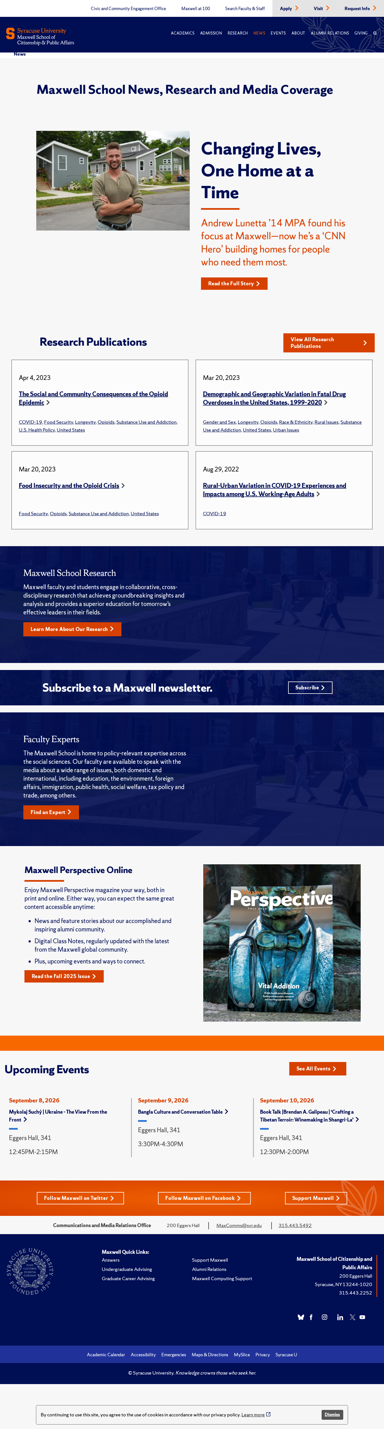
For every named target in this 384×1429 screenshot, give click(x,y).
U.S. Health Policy (37, 430)
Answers (110, 1260)
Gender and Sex (219, 422)
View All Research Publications (312, 342)
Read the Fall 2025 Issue (61, 976)
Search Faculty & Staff (245, 9)
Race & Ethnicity (296, 422)
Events (278, 33)
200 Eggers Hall (355, 1276)
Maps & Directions (210, 1354)
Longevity (85, 422)
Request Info (358, 9)
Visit (319, 9)
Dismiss (332, 1414)
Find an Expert (48, 812)
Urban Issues (286, 430)
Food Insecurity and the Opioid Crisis (69, 486)
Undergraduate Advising (127, 1269)
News (259, 33)
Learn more (253, 1414)
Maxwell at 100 (195, 9)
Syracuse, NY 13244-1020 (343, 1284)
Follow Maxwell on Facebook (200, 1198)
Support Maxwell (313, 1198)
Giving (361, 33)
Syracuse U (286, 1354)
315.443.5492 (295, 1225)
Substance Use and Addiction (146, 422)
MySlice (242, 1354)
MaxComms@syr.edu (239, 1225)
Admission (211, 33)
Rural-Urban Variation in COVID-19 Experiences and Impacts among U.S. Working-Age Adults (274, 490)
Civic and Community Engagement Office (128, 9)
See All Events (314, 1068)
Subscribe (307, 687)
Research (238, 33)
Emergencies (173, 1354)
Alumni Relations (330, 33)
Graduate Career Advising (128, 1278)
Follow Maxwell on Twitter (76, 1198)
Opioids (106, 422)
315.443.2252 (355, 1292)
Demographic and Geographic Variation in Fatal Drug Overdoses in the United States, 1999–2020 (274, 398)
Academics (182, 33)
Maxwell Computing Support (222, 1278)
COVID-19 (30, 422)
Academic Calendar (106, 1354)
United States (71, 430)
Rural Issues (326, 422)
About (298, 33)
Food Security (58, 422)
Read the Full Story (231, 283)
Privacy (263, 1354)
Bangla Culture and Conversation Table (180, 1112)
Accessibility (143, 1354)
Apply (286, 9)
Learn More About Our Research (69, 629)
